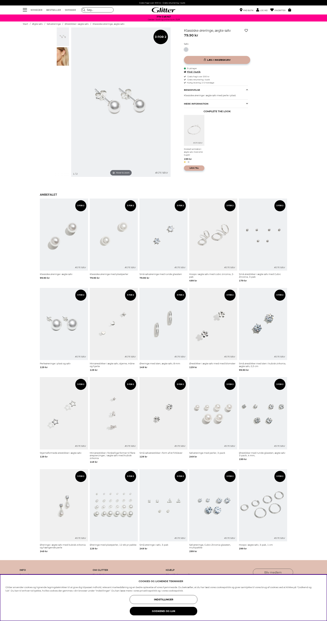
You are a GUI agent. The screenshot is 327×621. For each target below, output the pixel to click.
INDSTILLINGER (163, 599)
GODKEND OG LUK (163, 611)
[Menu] (25, 10)
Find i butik (194, 71)
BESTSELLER (53, 10)
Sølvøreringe (54, 24)
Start (25, 24)
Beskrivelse (192, 90)
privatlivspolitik (148, 590)
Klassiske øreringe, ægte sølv (108, 24)
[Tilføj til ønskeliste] (246, 30)
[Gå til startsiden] (163, 10)
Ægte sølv (37, 24)
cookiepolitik (175, 590)
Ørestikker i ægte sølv (77, 24)
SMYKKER (70, 10)
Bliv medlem (273, 572)
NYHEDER (36, 10)
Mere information (196, 103)
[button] (263, 10)
